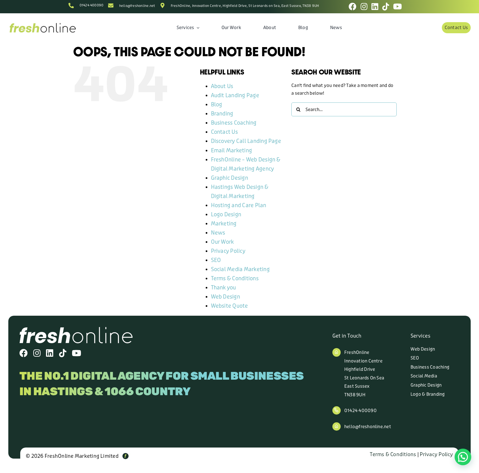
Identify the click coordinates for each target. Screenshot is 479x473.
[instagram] (36, 353)
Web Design (225, 296)
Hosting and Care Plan (238, 205)
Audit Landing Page (235, 95)
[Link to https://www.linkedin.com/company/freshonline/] (374, 7)
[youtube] (76, 353)
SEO (216, 260)
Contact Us (224, 131)
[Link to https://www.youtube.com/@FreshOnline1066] (397, 7)
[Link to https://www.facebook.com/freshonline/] (352, 7)
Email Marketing (231, 150)
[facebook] (23, 353)
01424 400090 (92, 5)
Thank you (223, 287)
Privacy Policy (228, 251)
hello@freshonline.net (137, 6)
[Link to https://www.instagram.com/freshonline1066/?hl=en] (364, 7)
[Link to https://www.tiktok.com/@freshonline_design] (385, 7)
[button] (463, 457)
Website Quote (229, 305)
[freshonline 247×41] (42, 24)
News (218, 232)
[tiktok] (62, 353)
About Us (222, 86)
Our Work (222, 241)
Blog (216, 104)
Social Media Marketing (240, 269)
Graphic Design (229, 177)
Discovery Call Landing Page (246, 141)
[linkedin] (49, 353)
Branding (222, 113)
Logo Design (226, 214)
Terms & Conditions (235, 278)
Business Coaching (234, 122)
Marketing (224, 223)
